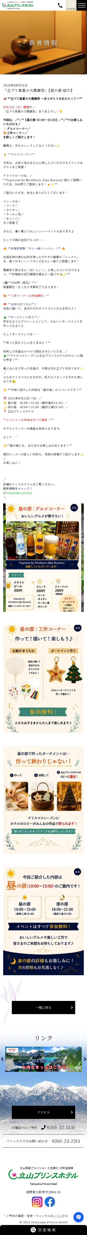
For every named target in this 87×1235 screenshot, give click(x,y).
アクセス (43, 1112)
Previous (2, 1059)
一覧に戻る (44, 1007)
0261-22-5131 (61, 1127)
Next (85, 1059)
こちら (57, 1216)
